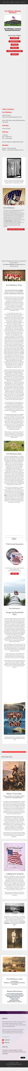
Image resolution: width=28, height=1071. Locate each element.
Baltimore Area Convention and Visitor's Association (14, 983)
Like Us (5, 1047)
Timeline (12, 2)
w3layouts (17, 1066)
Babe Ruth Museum (14, 1000)
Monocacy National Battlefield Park (14, 995)
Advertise (23, 2)
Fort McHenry (14, 981)
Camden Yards (14, 999)
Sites (8, 2)
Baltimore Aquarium (14, 997)
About (17, 1062)
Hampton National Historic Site (14, 996)
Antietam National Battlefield (14, 993)
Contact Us (12, 1062)
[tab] (14, 752)
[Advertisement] (15, 80)
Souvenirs (17, 2)
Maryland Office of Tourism (14, 1001)
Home (4, 2)
